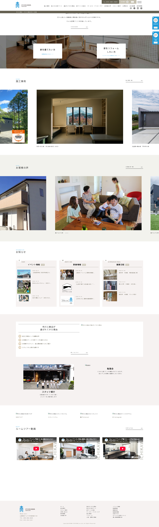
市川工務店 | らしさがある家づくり (23, 5)
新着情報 (77, 264)
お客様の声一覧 (130, 166)
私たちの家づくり (56, 6)
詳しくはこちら (75, 352)
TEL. (110, 2)
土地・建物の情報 (91, 517)
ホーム (62, 506)
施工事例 (47, 6)
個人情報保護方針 (117, 517)
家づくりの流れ (81, 6)
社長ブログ (116, 513)
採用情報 (139, 6)
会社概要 (132, 6)
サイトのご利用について (119, 515)
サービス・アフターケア (95, 6)
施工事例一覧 (129, 80)
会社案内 (62, 508)
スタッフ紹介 (117, 6)
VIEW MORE (74, 26)
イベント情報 (34, 264)
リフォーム (90, 515)
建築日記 (120, 264)
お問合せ (125, 6)
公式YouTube (129, 428)
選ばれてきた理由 (69, 6)
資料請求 (123, 1)
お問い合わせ (64, 512)
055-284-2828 (28, 518)
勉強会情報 (116, 512)
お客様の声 (107, 6)
